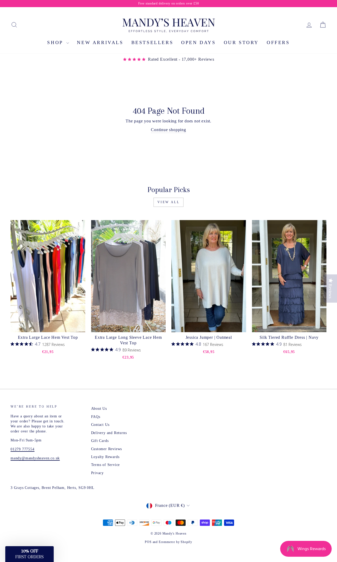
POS (148, 542)
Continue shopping (168, 129)
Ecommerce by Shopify (175, 542)
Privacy (97, 473)
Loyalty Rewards (105, 457)
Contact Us (100, 425)
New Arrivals (100, 42)
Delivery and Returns (109, 433)
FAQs (95, 417)
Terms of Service (105, 465)
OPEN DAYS (198, 42)
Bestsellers (152, 42)
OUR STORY (241, 42)
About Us (99, 409)
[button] (29, 554)
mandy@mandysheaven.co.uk (35, 458)
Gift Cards (100, 441)
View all (168, 202)
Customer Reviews (106, 449)
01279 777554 (22, 449)
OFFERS (278, 42)
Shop (56, 42)
